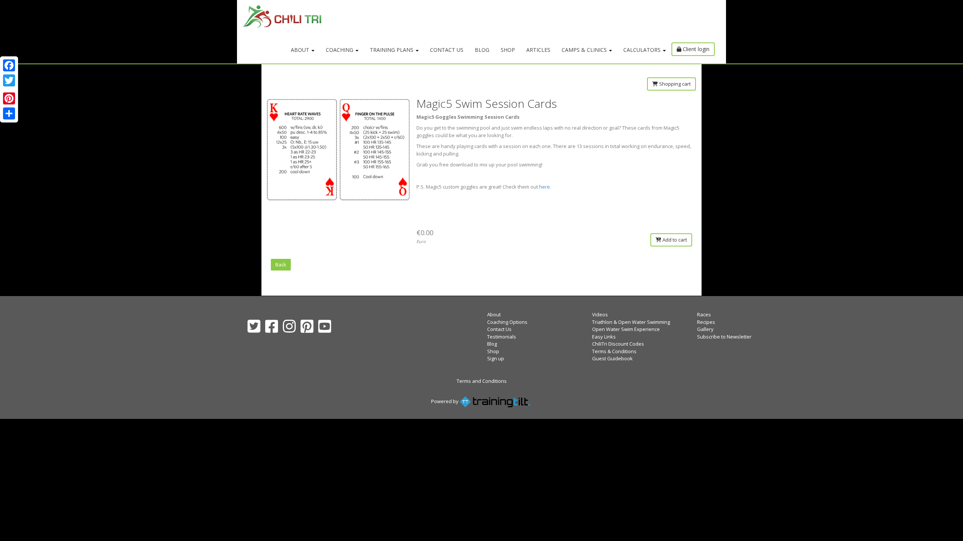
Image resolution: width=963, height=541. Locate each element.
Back (280, 264)
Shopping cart (674, 83)
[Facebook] (9, 65)
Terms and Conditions (482, 381)
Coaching (340, 49)
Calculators (642, 49)
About (301, 49)
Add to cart (674, 239)
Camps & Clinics (585, 49)
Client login (695, 49)
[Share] (9, 113)
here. (545, 186)
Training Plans (392, 49)
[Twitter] (9, 80)
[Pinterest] (9, 98)
